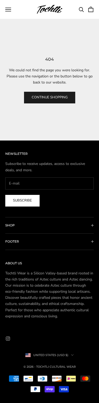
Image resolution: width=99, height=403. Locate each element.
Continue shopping (50, 97)
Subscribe (22, 200)
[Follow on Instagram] (8, 338)
